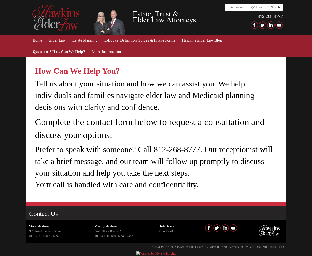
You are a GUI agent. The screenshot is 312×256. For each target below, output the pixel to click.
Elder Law (57, 40)
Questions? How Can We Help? (59, 52)
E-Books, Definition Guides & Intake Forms (139, 40)
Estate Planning (85, 40)
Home (37, 40)
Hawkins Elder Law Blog (202, 40)
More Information (107, 52)
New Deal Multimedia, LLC (267, 246)
